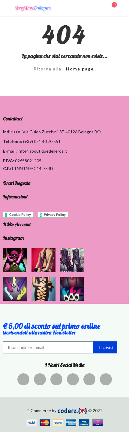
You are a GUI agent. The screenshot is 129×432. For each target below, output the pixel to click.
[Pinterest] (56, 379)
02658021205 (28, 160)
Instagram (13, 238)
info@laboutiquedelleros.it (42, 151)
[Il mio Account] (123, 8)
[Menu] (6, 8)
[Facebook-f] (23, 379)
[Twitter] (40, 379)
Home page (80, 68)
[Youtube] (89, 379)
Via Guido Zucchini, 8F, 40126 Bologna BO (61, 131)
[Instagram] (73, 379)
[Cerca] (101, 8)
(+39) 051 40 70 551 (42, 141)
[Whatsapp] (106, 379)
